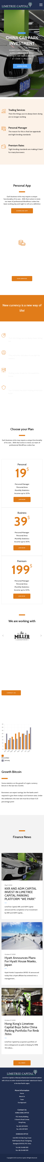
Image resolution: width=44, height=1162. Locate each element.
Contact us (11, 693)
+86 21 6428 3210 (23, 1147)
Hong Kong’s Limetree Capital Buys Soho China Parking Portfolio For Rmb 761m (22, 1029)
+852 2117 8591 (23, 1129)
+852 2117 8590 (23, 1126)
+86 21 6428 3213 (23, 1150)
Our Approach (22, 1102)
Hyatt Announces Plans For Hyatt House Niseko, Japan (20, 961)
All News (22, 1063)
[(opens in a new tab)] (22, 866)
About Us (22, 1096)
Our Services (22, 278)
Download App (22, 210)
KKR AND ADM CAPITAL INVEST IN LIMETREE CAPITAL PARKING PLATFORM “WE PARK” (21, 894)
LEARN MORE (22, 66)
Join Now (22, 499)
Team (22, 1099)
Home (22, 1093)
